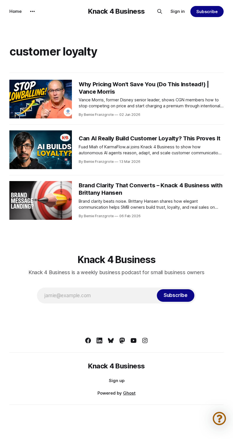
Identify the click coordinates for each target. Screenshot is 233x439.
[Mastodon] (122, 340)
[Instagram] (145, 340)
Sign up (116, 380)
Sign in (177, 11)
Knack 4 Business (116, 11)
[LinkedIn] (99, 340)
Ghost (129, 393)
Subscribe (207, 11)
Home (15, 11)
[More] (32, 11)
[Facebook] (88, 340)
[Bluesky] (111, 340)
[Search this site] (159, 11)
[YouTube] (133, 340)
